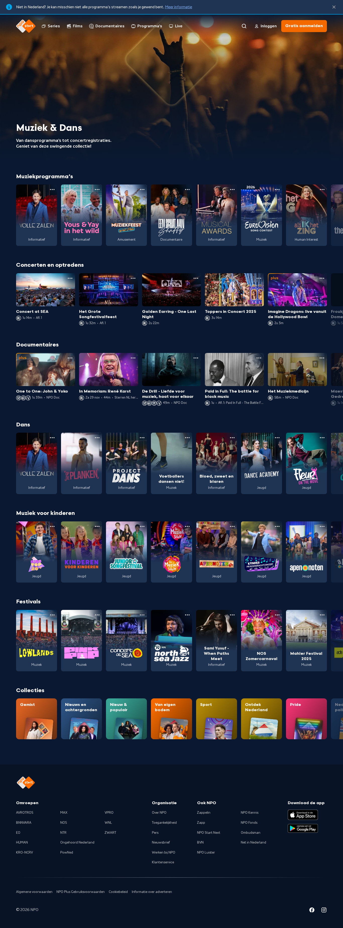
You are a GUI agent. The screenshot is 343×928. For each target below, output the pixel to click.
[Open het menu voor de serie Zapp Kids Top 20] (52, 526)
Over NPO (159, 812)
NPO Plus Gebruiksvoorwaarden (80, 892)
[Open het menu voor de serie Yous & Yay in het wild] (97, 190)
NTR (63, 832)
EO (18, 832)
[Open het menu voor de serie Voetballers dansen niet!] (187, 438)
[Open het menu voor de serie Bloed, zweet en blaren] (232, 438)
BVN (200, 842)
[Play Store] (303, 828)
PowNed (66, 852)
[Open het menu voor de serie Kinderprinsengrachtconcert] (277, 526)
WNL (108, 822)
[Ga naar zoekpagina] (244, 26)
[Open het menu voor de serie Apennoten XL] (232, 526)
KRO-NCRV (24, 852)
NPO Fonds (249, 822)
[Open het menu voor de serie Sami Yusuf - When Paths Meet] (232, 615)
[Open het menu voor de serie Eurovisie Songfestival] (277, 190)
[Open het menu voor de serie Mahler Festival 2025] (322, 615)
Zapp (201, 822)
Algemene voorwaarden (34, 892)
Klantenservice (163, 862)
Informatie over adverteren (152, 892)
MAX (63, 812)
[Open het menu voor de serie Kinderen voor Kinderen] (97, 526)
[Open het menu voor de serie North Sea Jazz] (187, 615)
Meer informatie (178, 7)
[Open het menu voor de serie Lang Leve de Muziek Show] (187, 526)
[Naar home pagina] (26, 26)
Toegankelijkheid (164, 822)
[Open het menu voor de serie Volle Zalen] (52, 190)
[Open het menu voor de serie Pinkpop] (97, 615)
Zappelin (203, 812)
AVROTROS (24, 812)
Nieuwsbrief (161, 842)
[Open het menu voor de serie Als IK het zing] (322, 190)
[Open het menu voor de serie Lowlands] (52, 615)
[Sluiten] (334, 7)
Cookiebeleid (118, 892)
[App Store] (303, 815)
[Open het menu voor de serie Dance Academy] (277, 438)
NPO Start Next (208, 832)
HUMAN (22, 842)
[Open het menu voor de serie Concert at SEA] (142, 615)
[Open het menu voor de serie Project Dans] (142, 438)
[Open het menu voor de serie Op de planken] (97, 438)
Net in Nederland (253, 842)
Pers (155, 832)
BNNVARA (23, 822)
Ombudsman (250, 832)
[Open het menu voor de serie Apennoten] (322, 526)
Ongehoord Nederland (77, 842)
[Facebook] (312, 910)
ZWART (110, 832)
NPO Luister (206, 852)
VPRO (109, 812)
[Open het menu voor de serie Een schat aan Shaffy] (187, 190)
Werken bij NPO (163, 852)
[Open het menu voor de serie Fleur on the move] (322, 438)
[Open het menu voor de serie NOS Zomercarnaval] (277, 615)
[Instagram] (324, 910)
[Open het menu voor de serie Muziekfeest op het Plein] (142, 190)
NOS (63, 822)
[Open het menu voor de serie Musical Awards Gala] (232, 190)
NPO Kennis (249, 812)
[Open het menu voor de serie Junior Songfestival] (142, 526)
